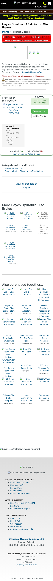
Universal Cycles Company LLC (26, 539)
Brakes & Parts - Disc (14, 168)
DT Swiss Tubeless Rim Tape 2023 (44, 368)
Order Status (16, 526)
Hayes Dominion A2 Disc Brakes (26, 398)
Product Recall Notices (20, 493)
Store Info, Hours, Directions (26, 565)
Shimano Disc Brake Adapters (9, 398)
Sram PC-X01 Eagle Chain (26, 366)
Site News (14, 506)
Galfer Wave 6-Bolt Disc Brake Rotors (26, 338)
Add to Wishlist (39, 116)
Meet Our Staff (16, 485)
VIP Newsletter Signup (20, 508)
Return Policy (16, 490)
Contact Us (15, 518)
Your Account (16, 524)
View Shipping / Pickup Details (26, 154)
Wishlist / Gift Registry (20, 529)
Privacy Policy (16, 488)
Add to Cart (40, 111)
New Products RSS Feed (21, 503)
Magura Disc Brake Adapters (44, 338)
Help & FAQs (15, 521)
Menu (5, 31)
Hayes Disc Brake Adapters (26, 308)
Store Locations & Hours (21, 482)
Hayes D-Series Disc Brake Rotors (9, 308)
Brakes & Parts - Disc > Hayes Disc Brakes (24, 171)
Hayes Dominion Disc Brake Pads (9, 338)
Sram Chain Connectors (44, 396)
